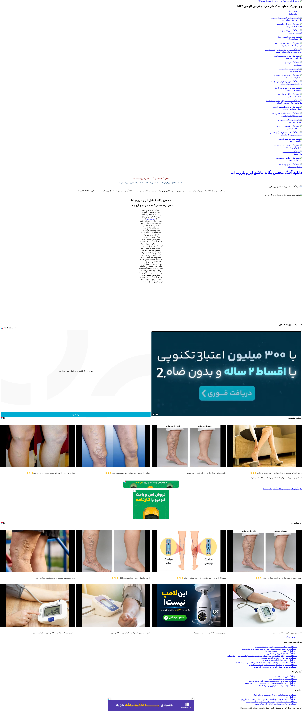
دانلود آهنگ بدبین (291, 697)
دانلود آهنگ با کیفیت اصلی (292, 489)
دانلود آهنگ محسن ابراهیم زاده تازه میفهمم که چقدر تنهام (275, 695)
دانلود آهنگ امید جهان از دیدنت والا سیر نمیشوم (279, 658)
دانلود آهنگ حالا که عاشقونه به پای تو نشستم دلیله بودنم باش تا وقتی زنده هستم (266, 662)
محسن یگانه (152, 182)
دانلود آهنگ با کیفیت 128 (272, 489)
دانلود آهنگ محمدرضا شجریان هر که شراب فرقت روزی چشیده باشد (270, 683)
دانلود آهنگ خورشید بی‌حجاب (286, 676)
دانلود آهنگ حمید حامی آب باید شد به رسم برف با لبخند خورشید (273, 681)
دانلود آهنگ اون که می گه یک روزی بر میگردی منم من (276, 647)
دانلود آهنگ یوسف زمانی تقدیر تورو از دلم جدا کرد (278, 685)
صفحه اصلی (292, 11)
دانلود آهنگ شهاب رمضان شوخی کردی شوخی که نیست (275, 667)
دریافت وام (75, 414)
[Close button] (193, 699)
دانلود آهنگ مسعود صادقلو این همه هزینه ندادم (279, 660)
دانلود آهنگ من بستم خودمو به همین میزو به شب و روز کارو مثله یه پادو (269, 649)
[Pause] (153, 414)
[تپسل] (109, 699)
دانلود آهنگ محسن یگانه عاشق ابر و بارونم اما (266, 172)
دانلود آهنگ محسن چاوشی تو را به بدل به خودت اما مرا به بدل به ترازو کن (269, 699)
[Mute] (157, 414)
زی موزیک (151, 219)
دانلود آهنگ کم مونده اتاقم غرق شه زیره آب (280, 651)
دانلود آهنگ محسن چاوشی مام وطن (283, 679)
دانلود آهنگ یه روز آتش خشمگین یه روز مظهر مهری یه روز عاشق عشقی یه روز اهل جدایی (262, 656)
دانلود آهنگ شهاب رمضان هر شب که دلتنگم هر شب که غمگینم (273, 665)
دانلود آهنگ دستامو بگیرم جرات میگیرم (282, 653)
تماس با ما (293, 14)
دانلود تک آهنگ (291, 637)
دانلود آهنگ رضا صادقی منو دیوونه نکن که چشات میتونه (275, 704)
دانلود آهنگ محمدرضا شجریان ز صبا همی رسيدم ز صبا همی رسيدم (271, 702)
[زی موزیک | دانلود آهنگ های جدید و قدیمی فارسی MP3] (280, 1)
